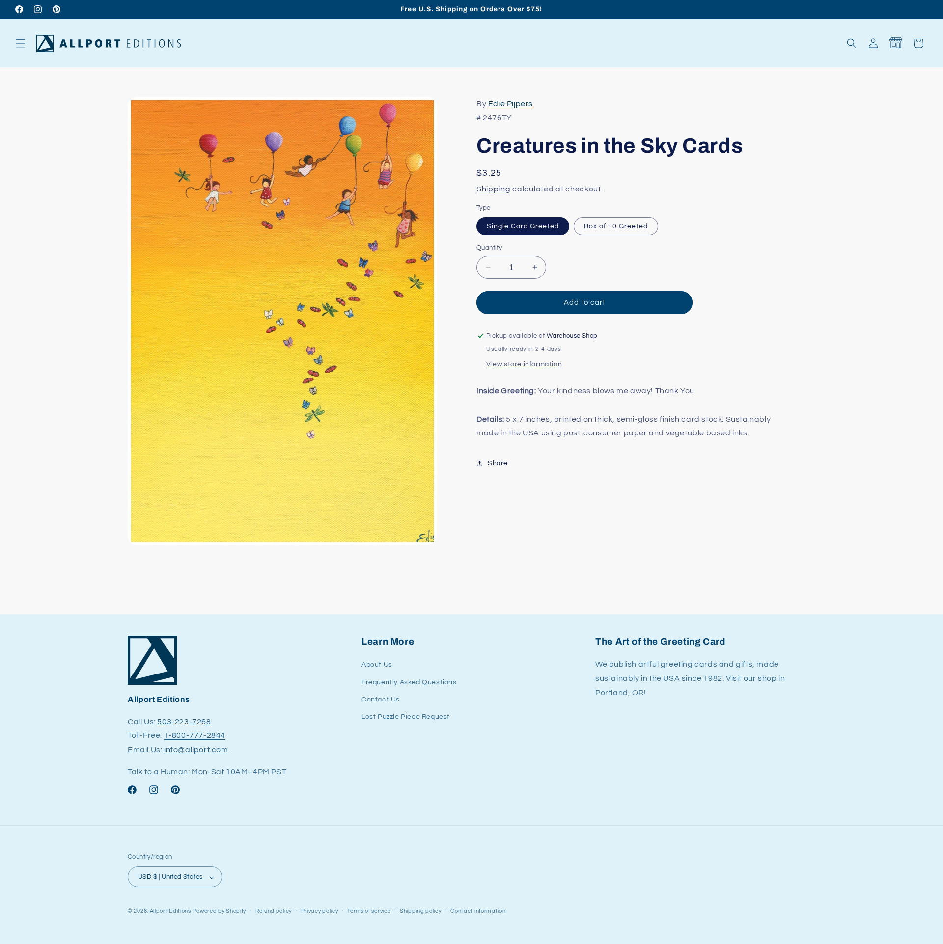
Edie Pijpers (510, 104)
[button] (20, 43)
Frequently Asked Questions (409, 682)
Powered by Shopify (220, 911)
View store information (524, 364)
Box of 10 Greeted (616, 225)
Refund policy (273, 911)
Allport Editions (170, 911)
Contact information (477, 911)
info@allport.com (196, 750)
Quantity (489, 247)
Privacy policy (319, 911)
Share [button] (498, 462)
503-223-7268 (184, 722)
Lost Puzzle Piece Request (405, 716)
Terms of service (368, 911)
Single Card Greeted (523, 225)
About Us (376, 665)
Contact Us (380, 699)
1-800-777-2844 (194, 736)
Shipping (493, 189)
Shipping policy (421, 911)
